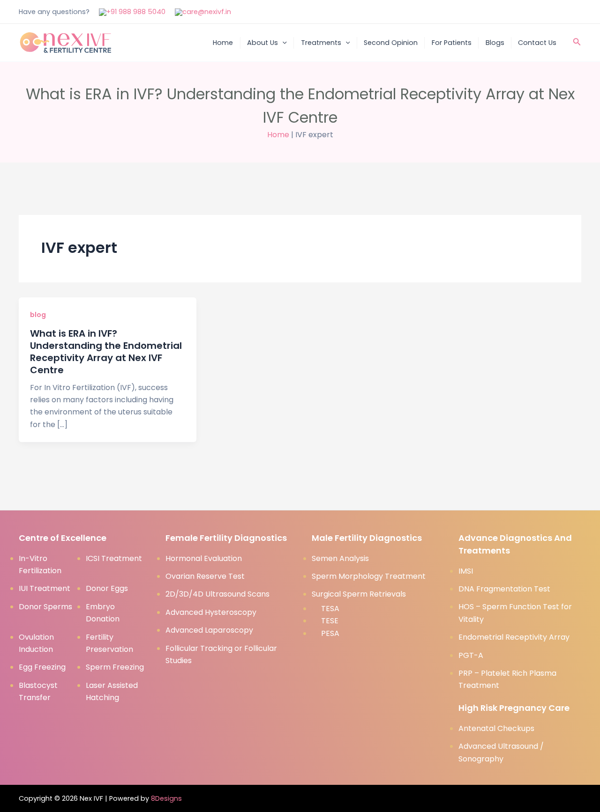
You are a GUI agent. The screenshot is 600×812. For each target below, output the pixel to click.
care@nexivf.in (206, 11)
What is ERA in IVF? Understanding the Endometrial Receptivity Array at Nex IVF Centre (106, 351)
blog (38, 314)
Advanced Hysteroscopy (210, 612)
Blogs (495, 42)
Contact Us (537, 42)
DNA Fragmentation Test (504, 588)
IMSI (465, 571)
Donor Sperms (45, 606)
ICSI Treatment (114, 558)
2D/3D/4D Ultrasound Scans (217, 594)
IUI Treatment (44, 588)
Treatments (321, 42)
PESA (330, 633)
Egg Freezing (42, 667)
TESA (330, 608)
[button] (282, 43)
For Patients (452, 42)
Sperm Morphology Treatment (369, 576)
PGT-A (470, 655)
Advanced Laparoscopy (209, 630)
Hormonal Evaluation (203, 558)
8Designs (166, 798)
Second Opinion (391, 42)
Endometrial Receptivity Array (514, 637)
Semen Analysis (340, 558)
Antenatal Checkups (496, 728)
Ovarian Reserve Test (205, 576)
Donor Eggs (107, 588)
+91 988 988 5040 (135, 11)
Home (223, 42)
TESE (329, 620)
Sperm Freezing (115, 667)
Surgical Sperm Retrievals (359, 594)
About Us (262, 42)
